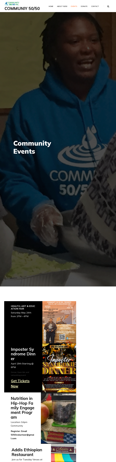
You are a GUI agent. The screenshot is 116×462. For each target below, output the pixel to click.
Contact (95, 6)
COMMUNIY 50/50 (22, 8)
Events (74, 6)
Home (51, 6)
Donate (84, 6)
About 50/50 (62, 6)
